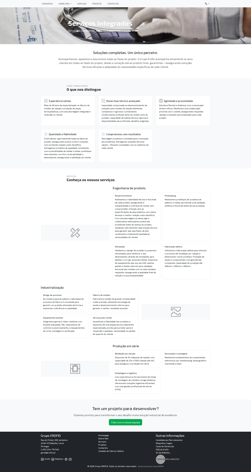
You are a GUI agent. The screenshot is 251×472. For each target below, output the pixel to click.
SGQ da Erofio (162, 449)
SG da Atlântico (163, 452)
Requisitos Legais (164, 443)
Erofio (47, 459)
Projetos (97, 3)
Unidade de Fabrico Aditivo (111, 451)
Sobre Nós (103, 438)
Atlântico (58, 459)
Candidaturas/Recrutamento (169, 440)
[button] (206, 3)
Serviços (82, 3)
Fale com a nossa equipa (125, 422)
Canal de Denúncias (165, 446)
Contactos (113, 3)
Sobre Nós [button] (64, 3)
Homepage (47, 3)
